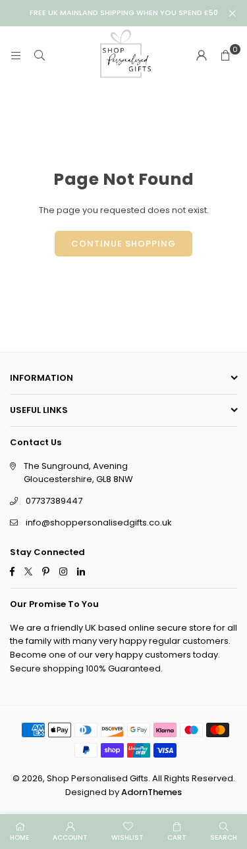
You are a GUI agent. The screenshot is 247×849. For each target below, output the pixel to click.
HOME (19, 837)
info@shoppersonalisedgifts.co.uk (99, 522)
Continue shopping (123, 243)
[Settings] (201, 56)
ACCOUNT (70, 837)
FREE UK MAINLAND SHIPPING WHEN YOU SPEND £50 (124, 13)
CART (176, 837)
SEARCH (223, 837)
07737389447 (54, 501)
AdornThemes (151, 792)
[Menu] (16, 55)
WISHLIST (127, 837)
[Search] (39, 55)
